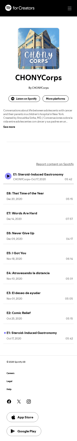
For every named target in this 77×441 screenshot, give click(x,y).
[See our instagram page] (28, 401)
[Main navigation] (69, 8)
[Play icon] (8, 176)
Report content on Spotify (55, 164)
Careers (10, 373)
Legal (9, 381)
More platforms (55, 98)
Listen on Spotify (26, 98)
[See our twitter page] (18, 401)
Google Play (26, 431)
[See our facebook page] (9, 401)
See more (9, 127)
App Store (25, 417)
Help (9, 389)
